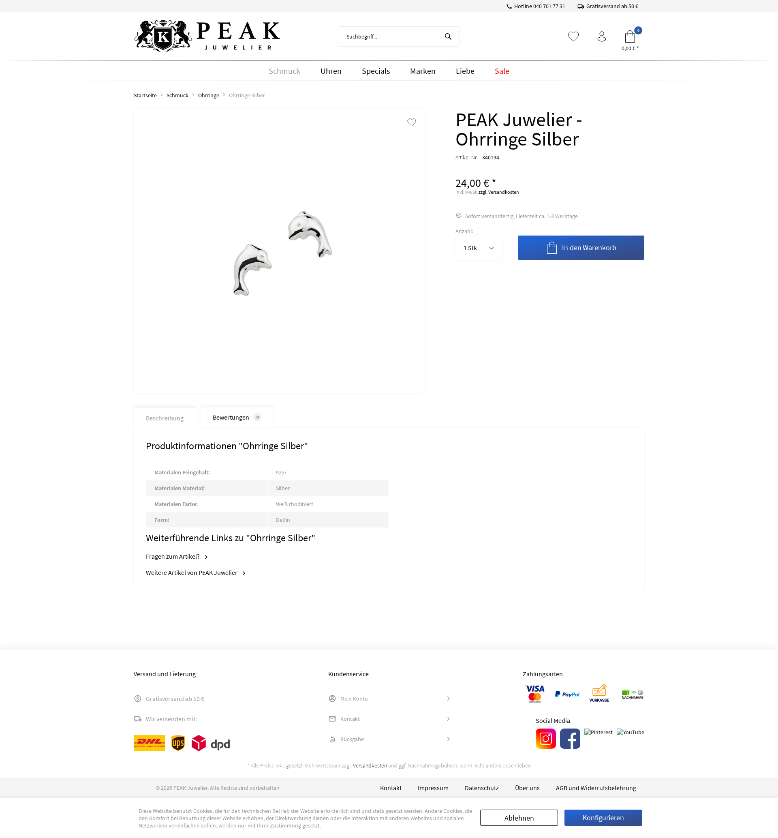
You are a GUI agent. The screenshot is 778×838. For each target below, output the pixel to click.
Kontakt (350, 718)
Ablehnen (519, 818)
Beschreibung (165, 418)
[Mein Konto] (602, 36)
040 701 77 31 (549, 6)
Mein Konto (354, 698)
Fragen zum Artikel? (173, 556)
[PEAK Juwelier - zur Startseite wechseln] (207, 36)
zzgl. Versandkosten (499, 192)
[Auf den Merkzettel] (412, 123)
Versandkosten (370, 765)
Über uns (527, 788)
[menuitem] (399, 36)
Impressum (433, 788)
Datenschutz (482, 788)
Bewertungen (236, 417)
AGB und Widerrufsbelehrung (596, 788)
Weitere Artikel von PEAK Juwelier (192, 572)
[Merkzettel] (573, 36)
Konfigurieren (603, 817)
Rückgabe (352, 739)
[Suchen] (448, 36)
